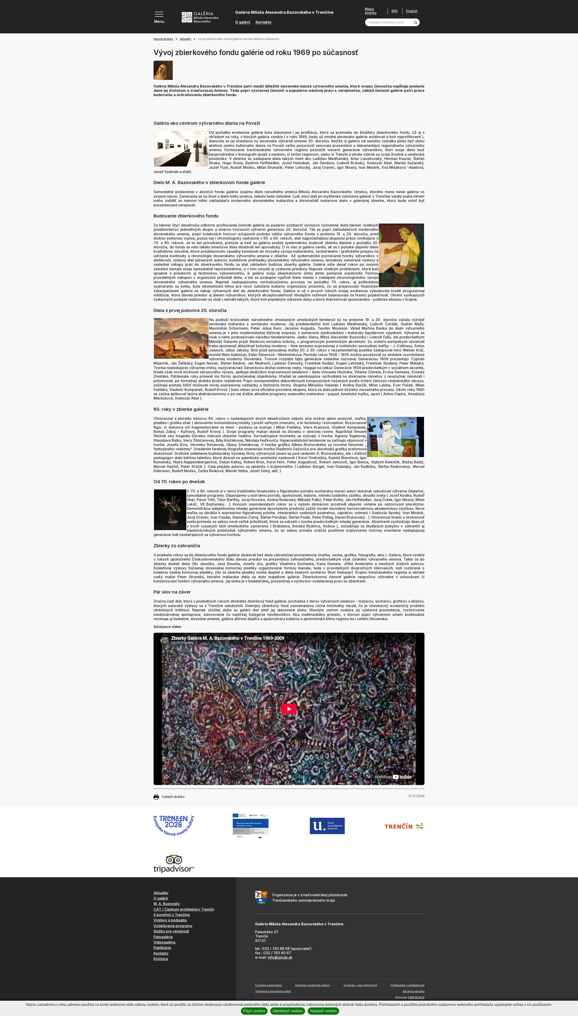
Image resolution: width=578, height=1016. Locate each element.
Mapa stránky (371, 11)
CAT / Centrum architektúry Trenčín (184, 909)
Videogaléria (164, 942)
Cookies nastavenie (268, 985)
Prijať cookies (254, 1011)
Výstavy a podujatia (170, 920)
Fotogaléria (163, 937)
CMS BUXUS (416, 997)
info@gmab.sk (280, 957)
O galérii (242, 22)
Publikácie (162, 947)
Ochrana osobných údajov (312, 985)
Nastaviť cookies (323, 1011)
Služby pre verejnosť (171, 931)
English (412, 11)
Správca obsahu (413, 991)
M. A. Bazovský (167, 903)
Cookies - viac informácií (360, 985)
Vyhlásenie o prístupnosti (407, 985)
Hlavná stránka (163, 39)
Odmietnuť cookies (288, 1011)
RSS (395, 11)
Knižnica (161, 958)
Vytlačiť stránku (173, 797)
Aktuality (185, 39)
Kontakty (263, 22)
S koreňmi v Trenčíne (172, 914)
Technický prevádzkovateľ (273, 991)
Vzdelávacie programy (173, 926)
